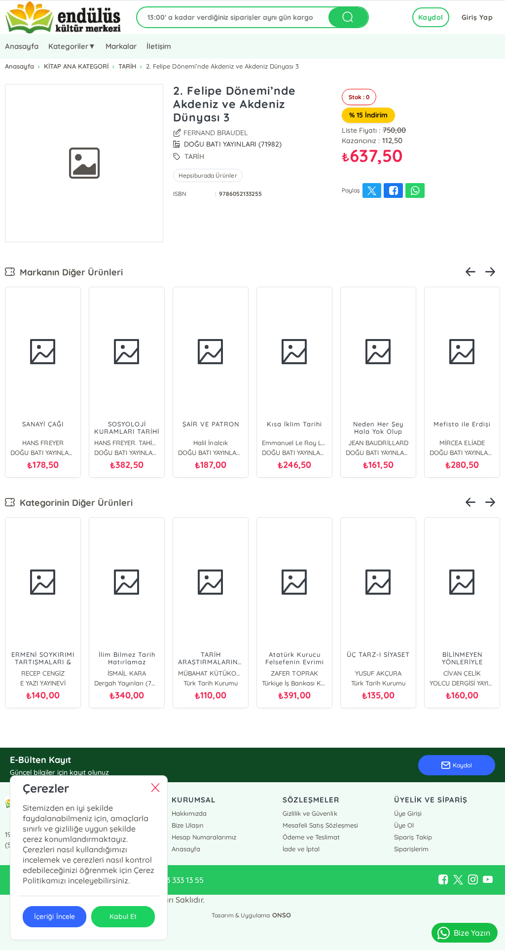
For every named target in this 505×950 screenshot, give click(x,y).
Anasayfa (21, 46)
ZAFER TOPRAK (294, 673)
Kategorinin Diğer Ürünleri (74, 502)
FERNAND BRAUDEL (215, 133)
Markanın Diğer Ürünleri (69, 272)
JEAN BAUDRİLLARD (378, 443)
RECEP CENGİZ (42, 673)
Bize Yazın (472, 933)
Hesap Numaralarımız (204, 837)
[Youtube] (487, 880)
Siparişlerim (411, 849)
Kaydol (430, 17)
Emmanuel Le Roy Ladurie (294, 443)
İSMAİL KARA (126, 673)
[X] (458, 880)
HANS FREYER (42, 443)
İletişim (158, 46)
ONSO (281, 915)
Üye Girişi (408, 813)
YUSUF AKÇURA (378, 673)
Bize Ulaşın (188, 825)
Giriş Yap (477, 17)
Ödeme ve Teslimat (311, 837)
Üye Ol (404, 825)
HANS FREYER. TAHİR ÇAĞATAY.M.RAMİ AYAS (126, 443)
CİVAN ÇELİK (461, 673)
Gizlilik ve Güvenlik (310, 813)
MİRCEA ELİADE (461, 443)
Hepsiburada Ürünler (208, 175)
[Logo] (63, 17)
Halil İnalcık (210, 443)
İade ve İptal (301, 849)
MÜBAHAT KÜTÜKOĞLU (210, 673)
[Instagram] (473, 880)
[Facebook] (443, 880)
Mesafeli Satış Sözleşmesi (320, 825)
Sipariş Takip (413, 837)
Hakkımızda (189, 813)
